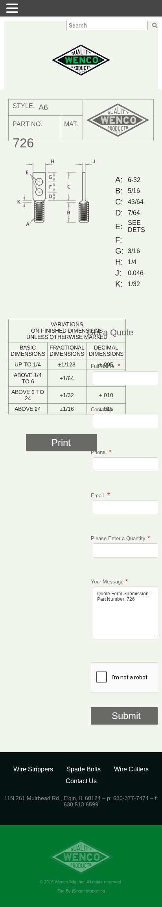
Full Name (103, 366)
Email (98, 495)
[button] (13, 8)
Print (61, 442)
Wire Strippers (33, 769)
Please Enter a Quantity (118, 538)
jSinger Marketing (88, 891)
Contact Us (81, 781)
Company (101, 409)
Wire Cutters (131, 769)
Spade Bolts (83, 769)
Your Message (107, 582)
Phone (99, 452)
